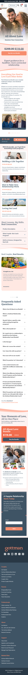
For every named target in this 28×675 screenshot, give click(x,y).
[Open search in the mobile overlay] (18, 5)
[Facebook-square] (8, 554)
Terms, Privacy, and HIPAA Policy (14, 672)
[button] (2, 276)
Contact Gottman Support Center (10, 402)
